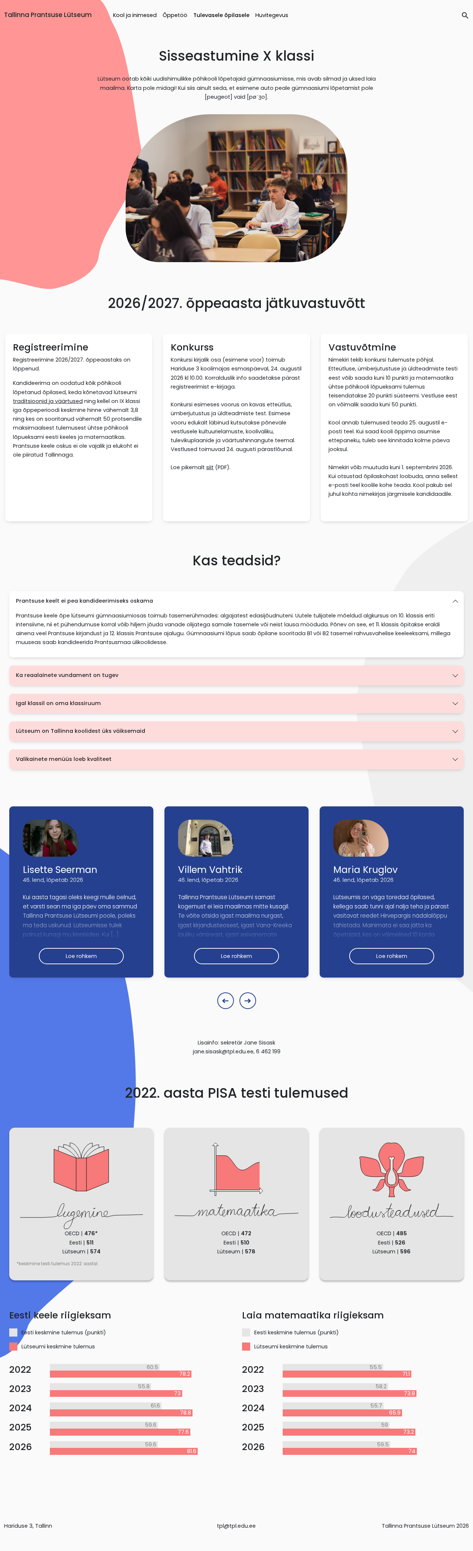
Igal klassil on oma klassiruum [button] (58, 703)
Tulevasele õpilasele (221, 15)
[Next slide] (247, 1000)
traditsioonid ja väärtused (48, 401)
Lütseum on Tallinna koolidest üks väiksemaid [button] (80, 731)
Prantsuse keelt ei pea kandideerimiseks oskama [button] (84, 601)
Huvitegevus (271, 15)
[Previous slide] (225, 1000)
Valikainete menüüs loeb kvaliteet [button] (64, 759)
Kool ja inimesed (135, 15)
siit (210, 467)
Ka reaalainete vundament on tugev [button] (67, 675)
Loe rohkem (81, 956)
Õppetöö (175, 15)
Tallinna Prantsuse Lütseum (48, 14)
